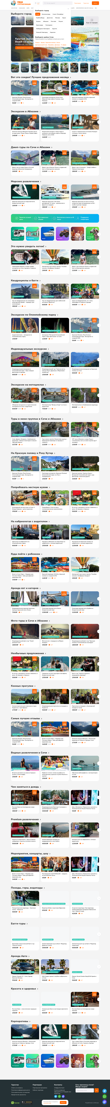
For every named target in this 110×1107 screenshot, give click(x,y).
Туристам (86, 3)
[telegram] (104, 1091)
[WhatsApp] (59, 1096)
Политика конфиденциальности (20, 1090)
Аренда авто (71, 8)
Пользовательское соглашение (20, 1092)
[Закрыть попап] (68, 9)
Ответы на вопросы (17, 1087)
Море (28, 8)
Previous (11, 44)
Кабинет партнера (38, 1090)
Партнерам (77, 3)
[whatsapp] (104, 1096)
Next (99, 44)
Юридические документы (18, 1094)
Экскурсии (14, 8)
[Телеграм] (55, 1096)
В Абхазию (22, 8)
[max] (63, 1096)
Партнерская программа (40, 1087)
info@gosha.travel (59, 1087)
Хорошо (63, 1102)
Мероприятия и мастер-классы (84, 8)
